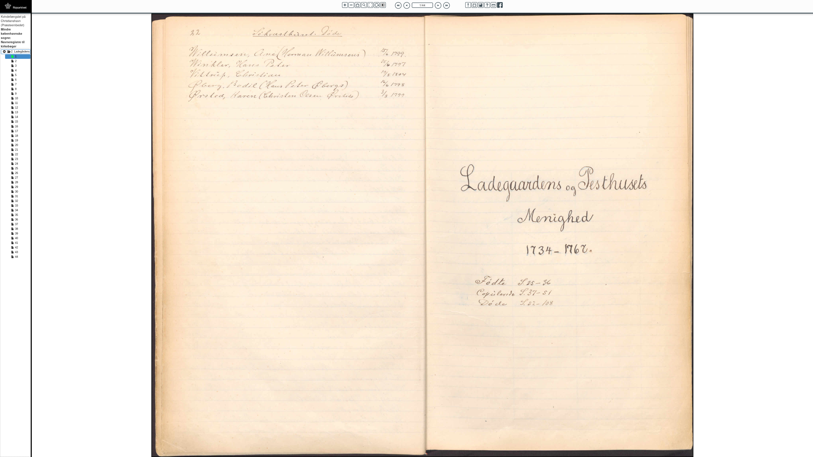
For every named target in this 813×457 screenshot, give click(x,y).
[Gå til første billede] (398, 5)
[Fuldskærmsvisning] (370, 5)
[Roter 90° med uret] (377, 5)
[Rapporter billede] (468, 5)
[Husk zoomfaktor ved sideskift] (358, 5)
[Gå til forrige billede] (406, 5)
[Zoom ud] (351, 5)
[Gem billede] (481, 5)
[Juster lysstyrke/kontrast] (383, 5)
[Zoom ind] (345, 5)
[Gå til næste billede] (438, 5)
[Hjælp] (487, 5)
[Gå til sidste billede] (446, 5)
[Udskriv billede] (474, 5)
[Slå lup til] (364, 5)
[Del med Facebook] (500, 5)
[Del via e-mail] (493, 5)
